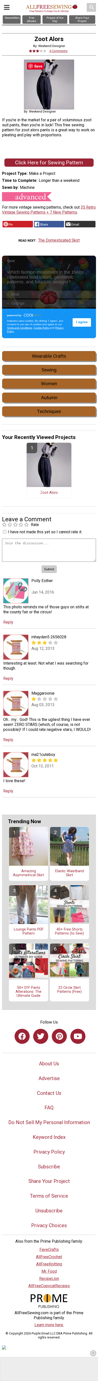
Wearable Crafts (49, 356)
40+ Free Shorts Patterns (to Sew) (69, 932)
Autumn (49, 397)
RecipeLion (49, 1278)
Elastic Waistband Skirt (69, 873)
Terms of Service (49, 1196)
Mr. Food (49, 1271)
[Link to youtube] (77, 1036)
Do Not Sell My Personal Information (49, 1122)
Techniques (49, 411)
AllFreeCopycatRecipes (49, 1285)
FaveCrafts (49, 1249)
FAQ (49, 1108)
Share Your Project (49, 1181)
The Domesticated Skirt (59, 240)
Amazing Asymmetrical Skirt (28, 873)
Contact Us (49, 1093)
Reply (8, 622)
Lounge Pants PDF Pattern (28, 932)
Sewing (49, 370)
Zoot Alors (49, 493)
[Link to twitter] (40, 1036)
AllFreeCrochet (49, 1256)
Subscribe (49, 1167)
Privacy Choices (49, 1225)
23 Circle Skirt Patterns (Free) (69, 990)
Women (49, 383)
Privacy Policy (49, 1152)
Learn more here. (49, 1324)
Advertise (49, 1078)
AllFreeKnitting (49, 1264)
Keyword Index (49, 1137)
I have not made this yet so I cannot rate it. (45, 532)
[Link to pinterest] (59, 1036)
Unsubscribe (49, 1211)
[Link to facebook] (22, 1036)
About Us (49, 1064)
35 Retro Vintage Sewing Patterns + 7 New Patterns (49, 210)
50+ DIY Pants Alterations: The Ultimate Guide (28, 992)
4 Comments (58, 51)
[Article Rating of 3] (37, 51)
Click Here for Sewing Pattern (49, 163)
